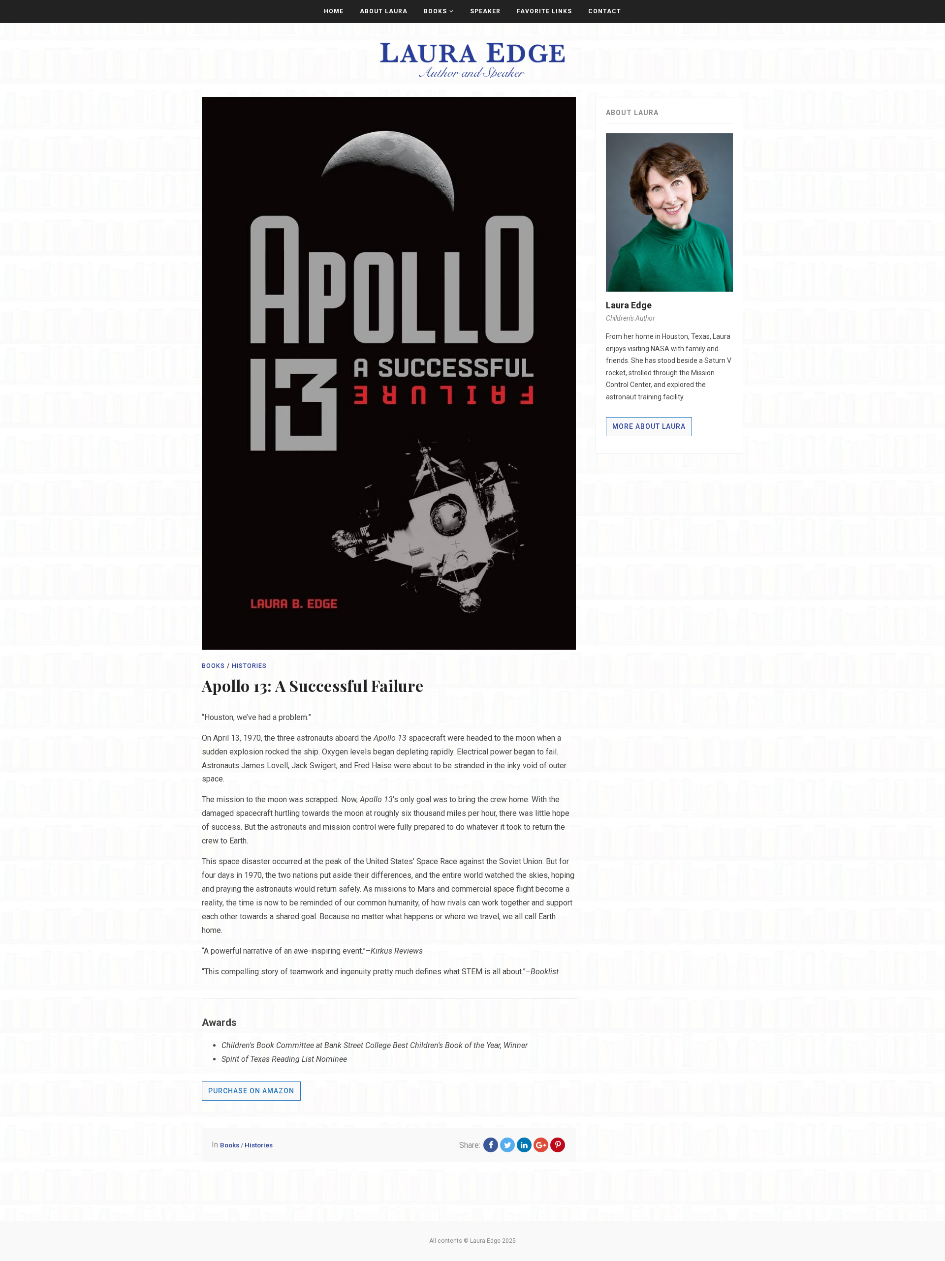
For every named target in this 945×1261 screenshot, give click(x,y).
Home (334, 11)
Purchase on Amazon (251, 1091)
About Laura (384, 11)
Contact (604, 11)
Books (435, 11)
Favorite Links (544, 11)
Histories (249, 665)
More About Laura (649, 426)
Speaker (485, 11)
